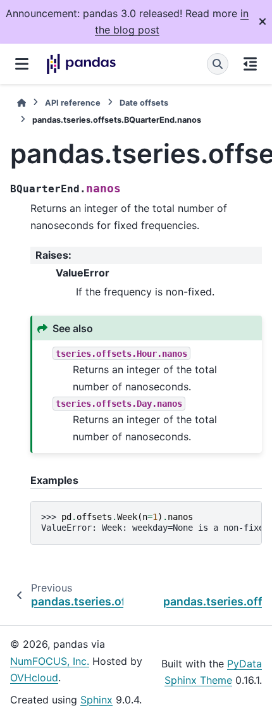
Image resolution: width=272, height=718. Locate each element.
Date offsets (144, 103)
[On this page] (250, 64)
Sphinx (96, 699)
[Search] (217, 64)
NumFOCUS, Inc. (49, 661)
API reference (73, 103)
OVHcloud (34, 677)
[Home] (21, 102)
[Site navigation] (22, 64)
